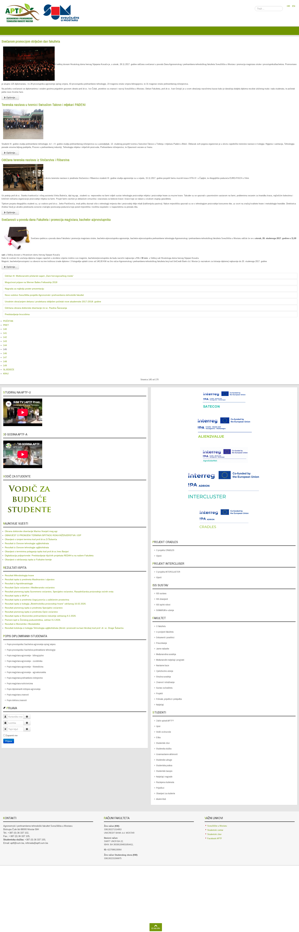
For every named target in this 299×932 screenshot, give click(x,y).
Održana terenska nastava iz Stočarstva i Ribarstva (35, 160)
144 (5, 345)
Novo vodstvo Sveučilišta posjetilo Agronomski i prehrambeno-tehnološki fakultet (44, 295)
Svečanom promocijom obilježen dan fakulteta (31, 41)
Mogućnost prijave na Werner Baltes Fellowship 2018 (31, 282)
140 (5, 329)
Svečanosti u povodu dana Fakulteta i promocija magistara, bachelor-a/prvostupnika (56, 219)
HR (289, 6)
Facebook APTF (214, 838)
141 (5, 333)
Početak (8, 321)
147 (5, 357)
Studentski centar (215, 830)
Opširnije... (11, 97)
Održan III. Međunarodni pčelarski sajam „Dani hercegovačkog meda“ (39, 276)
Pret (6, 325)
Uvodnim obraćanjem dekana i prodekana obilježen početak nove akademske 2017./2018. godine (53, 301)
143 (5, 341)
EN (293, 6)
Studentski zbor (214, 834)
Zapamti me (12, 735)
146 (5, 353)
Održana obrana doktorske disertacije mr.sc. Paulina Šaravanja (36, 308)
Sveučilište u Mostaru (217, 826)
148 (5, 361)
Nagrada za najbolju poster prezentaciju (24, 288)
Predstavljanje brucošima (17, 314)
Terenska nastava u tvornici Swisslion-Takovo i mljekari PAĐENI (44, 104)
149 (5, 365)
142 (5, 337)
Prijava (8, 741)
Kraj (6, 373)
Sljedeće (8, 369)
